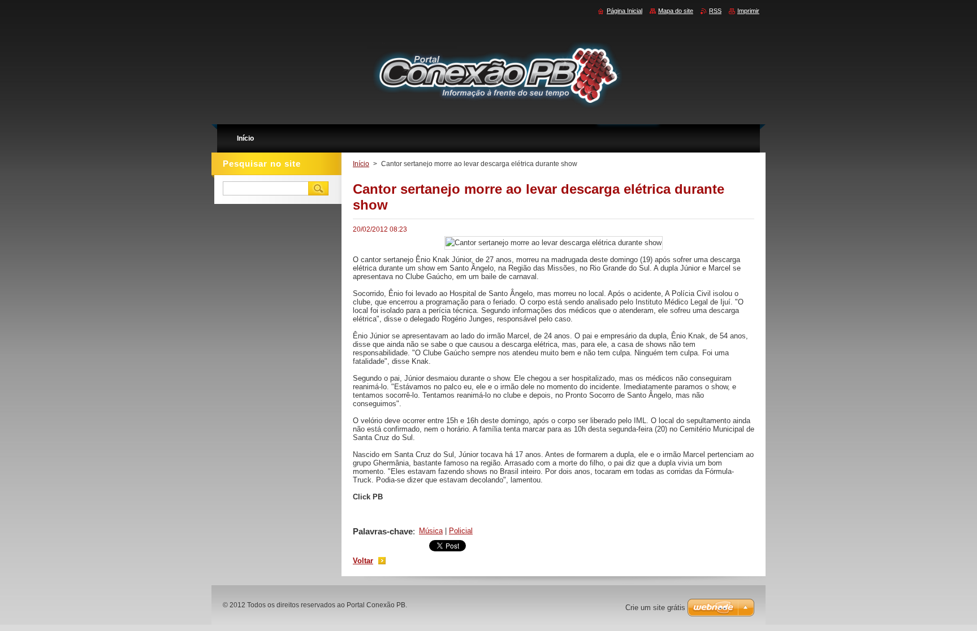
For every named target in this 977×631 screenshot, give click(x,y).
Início (361, 163)
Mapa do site (675, 10)
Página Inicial (624, 10)
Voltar (363, 560)
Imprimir (748, 10)
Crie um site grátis (655, 607)
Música (431, 530)
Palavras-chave (383, 531)
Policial (461, 530)
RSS (715, 10)
